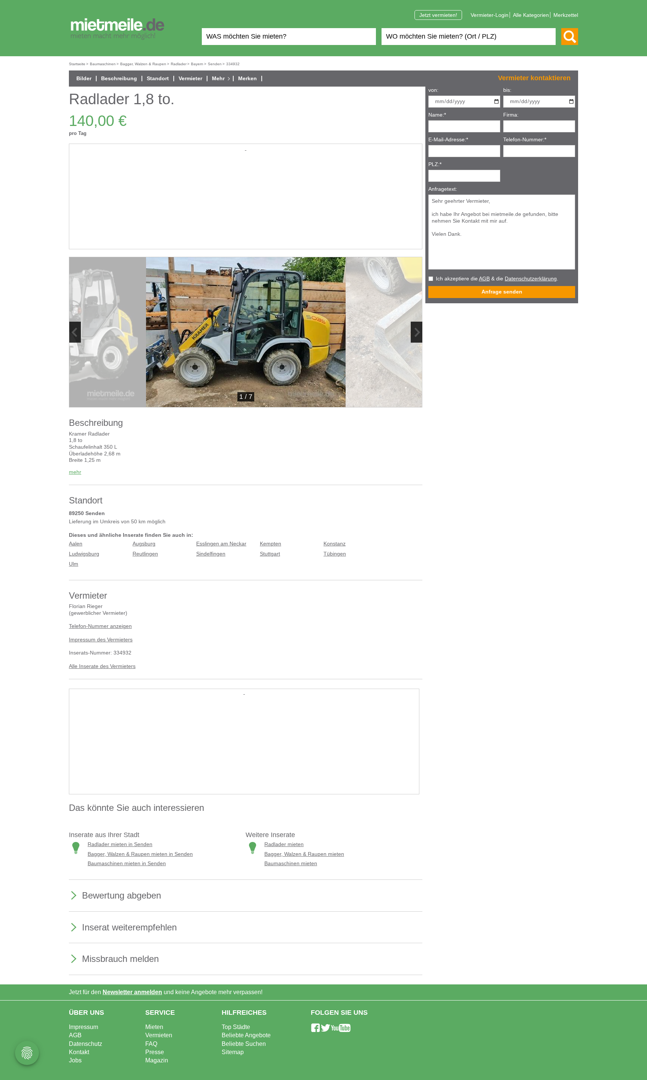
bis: (507, 90)
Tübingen (335, 554)
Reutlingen (145, 554)
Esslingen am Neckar (221, 544)
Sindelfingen (210, 554)
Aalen (75, 544)
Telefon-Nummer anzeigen (100, 626)
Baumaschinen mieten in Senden (127, 863)
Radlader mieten (284, 844)
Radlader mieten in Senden (120, 844)
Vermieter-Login (489, 15)
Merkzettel (565, 15)
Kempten (270, 544)
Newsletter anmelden (132, 992)
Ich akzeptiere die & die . (497, 279)
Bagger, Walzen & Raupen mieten (304, 854)
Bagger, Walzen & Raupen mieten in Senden (140, 854)
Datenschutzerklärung (531, 279)
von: (433, 90)
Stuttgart (270, 554)
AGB (484, 279)
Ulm (73, 564)
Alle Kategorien (531, 15)
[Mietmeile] (117, 29)
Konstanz (335, 544)
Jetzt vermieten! (438, 15)
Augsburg (144, 544)
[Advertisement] (245, 204)
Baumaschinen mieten (290, 863)
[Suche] (569, 36)
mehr (75, 472)
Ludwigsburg (84, 554)
